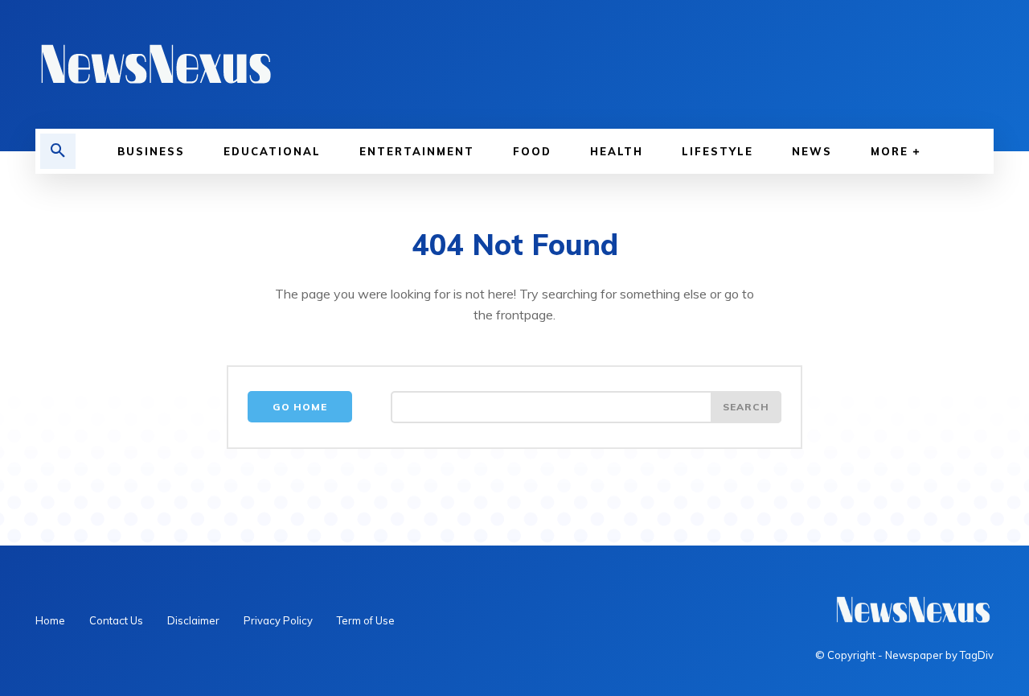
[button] (58, 151)
